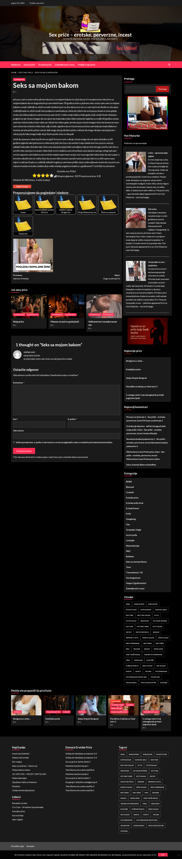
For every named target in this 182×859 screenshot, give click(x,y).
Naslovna (15, 64)
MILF (128, 551)
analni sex (152, 604)
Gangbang (131, 519)
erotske (129, 615)
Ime (15, 419)
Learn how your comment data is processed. (68, 457)
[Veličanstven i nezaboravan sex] (104, 306)
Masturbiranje (132, 546)
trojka (148, 671)
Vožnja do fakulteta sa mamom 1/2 (81, 757)
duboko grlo (161, 610)
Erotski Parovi (32, 315)
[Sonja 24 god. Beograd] (91, 705)
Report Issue (22, 186)
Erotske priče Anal (134, 503)
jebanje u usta (132, 638)
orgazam (138, 660)
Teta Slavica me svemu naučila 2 (79, 790)
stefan (27, 352)
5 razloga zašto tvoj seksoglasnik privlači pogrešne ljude (145, 396)
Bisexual (130, 487)
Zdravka (152, 209)
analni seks (139, 604)
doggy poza (131, 610)
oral (128, 660)
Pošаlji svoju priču (36, 3)
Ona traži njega (133, 655)
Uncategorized (133, 578)
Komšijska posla (133, 369)
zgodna (163, 683)
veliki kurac (131, 683)
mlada (147, 649)
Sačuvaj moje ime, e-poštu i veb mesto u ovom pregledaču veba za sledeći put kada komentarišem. (64, 442)
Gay (128, 524)
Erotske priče (45, 64)
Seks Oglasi (17, 819)
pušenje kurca (132, 666)
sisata (129, 671)
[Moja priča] (29, 306)
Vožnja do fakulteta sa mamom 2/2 (81, 753)
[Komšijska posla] (58, 705)
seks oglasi (147, 666)
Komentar (19, 382)
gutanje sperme (160, 621)
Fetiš (128, 513)
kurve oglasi (148, 638)
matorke (160, 643)
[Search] (169, 64)
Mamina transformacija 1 (76, 766)
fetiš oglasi (131, 621)
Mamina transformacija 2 (76, 774)
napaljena (158, 649)
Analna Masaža (150, 433)
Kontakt (30, 846)
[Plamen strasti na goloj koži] (66, 306)
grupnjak (144, 621)
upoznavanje (161, 671)
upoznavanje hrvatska (136, 677)
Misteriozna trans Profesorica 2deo (143, 459)
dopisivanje (146, 610)
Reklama (130, 556)
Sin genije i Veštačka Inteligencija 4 (81, 782)
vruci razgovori (148, 683)
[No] (178, 855)
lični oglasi (163, 638)
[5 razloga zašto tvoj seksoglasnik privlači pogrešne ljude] (156, 705)
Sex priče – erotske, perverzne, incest (90, 35)
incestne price (142, 632)
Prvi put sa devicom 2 (153, 420)
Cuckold (130, 492)
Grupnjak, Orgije (133, 529)
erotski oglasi (143, 615)
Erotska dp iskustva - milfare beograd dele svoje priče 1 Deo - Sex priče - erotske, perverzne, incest (146, 430)
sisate (138, 671)
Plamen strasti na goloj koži (65, 321)
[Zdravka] (136, 217)
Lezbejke (130, 540)
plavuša (150, 660)
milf (128, 649)
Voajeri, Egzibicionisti (136, 583)
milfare (136, 649)
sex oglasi (161, 666)
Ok (162, 854)
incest (129, 632)
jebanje (156, 632)
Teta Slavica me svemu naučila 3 (79, 786)
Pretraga (129, 79)
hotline (129, 626)
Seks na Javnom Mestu (136, 562)
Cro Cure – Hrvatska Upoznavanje (27, 807)
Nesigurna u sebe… (135, 361)
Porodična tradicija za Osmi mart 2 (142, 386)
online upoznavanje (153, 655)
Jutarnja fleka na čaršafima (144, 464)
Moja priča (18, 321)
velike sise (155, 677)
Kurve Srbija (17, 815)
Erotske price (19, 79)
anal (128, 604)
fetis (156, 615)
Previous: (21, 277)
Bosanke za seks (19, 803)
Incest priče (29, 64)
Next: (111, 277)
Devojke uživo (18, 811)
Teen (128, 567)
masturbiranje (132, 643)
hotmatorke (143, 626)
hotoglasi (157, 626)
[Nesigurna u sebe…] (26, 705)
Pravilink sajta (17, 846)
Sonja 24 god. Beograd (136, 378)
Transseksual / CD (134, 572)
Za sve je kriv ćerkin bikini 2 (77, 761)
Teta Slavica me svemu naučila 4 (79, 770)
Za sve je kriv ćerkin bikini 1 (77, 778)
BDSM (129, 481)
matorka (147, 643)
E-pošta (72, 419)
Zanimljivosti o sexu (65, 64)
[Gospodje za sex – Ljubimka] (136, 270)
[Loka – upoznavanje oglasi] (136, 161)
